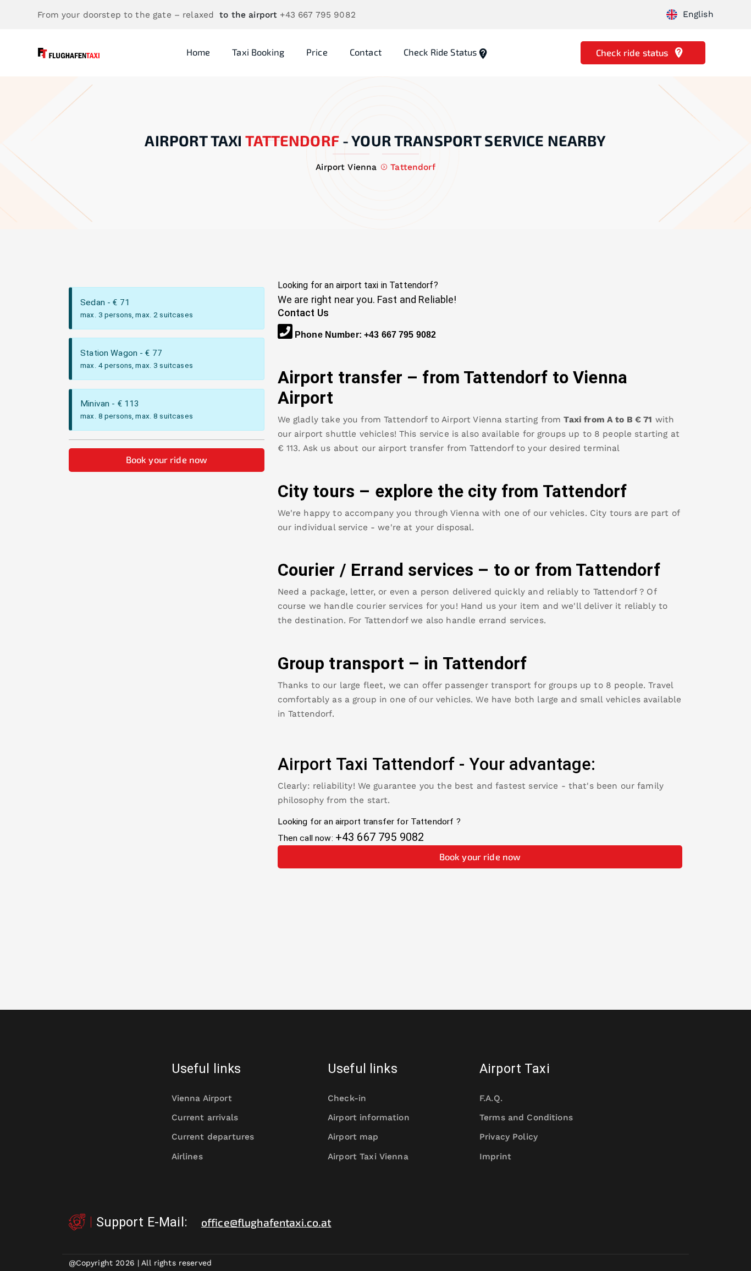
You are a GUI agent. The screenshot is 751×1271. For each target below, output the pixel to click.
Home (198, 52)
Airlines (187, 1157)
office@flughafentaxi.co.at (266, 1222)
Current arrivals (205, 1118)
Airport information (369, 1118)
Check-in (347, 1098)
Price (317, 52)
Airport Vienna (471, 420)
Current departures (213, 1137)
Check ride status (440, 52)
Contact (366, 52)
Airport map (353, 1137)
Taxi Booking (258, 52)
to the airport (248, 15)
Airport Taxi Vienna (368, 1157)
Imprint (495, 1157)
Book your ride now (167, 459)
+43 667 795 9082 (400, 334)
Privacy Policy (508, 1137)
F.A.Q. (490, 1098)
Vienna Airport (202, 1098)
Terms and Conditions (526, 1118)
